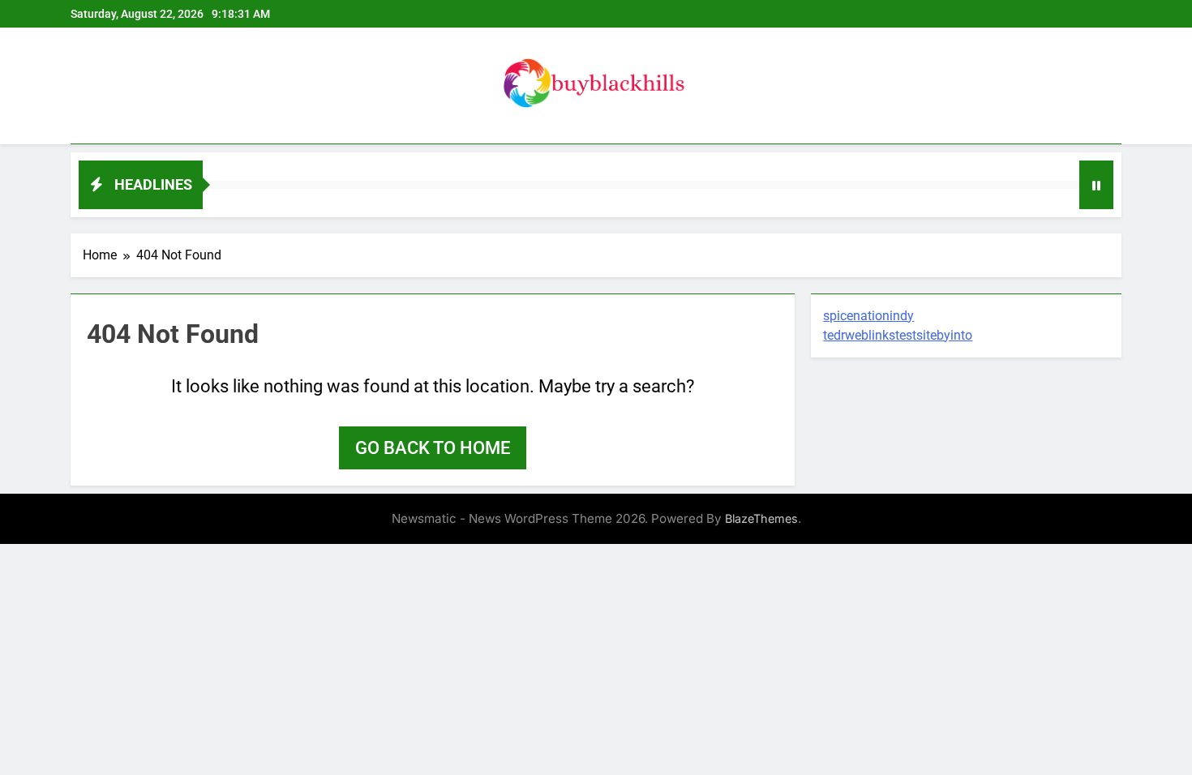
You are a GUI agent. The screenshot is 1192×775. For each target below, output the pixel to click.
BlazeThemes (761, 518)
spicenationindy (868, 315)
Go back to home (432, 448)
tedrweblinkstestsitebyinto (897, 335)
